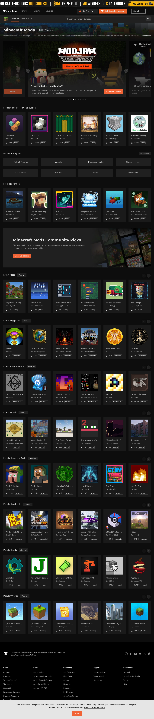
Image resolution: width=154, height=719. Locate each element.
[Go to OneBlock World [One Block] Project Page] (139, 617)
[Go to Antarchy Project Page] (114, 205)
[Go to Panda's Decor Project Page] (114, 129)
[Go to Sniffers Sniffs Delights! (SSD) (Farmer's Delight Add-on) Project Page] (114, 296)
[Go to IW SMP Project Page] (139, 342)
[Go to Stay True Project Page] (114, 480)
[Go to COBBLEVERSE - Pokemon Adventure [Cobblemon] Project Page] (114, 526)
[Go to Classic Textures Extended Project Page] (89, 388)
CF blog (66, 680)
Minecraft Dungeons (11, 696)
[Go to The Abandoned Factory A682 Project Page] (139, 434)
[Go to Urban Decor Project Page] (39, 129)
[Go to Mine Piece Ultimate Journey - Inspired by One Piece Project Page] (114, 342)
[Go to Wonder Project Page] (114, 388)
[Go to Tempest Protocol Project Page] (89, 205)
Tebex (125, 680)
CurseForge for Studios (131, 676)
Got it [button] (77, 713)
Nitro (125, 684)
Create (37, 11)
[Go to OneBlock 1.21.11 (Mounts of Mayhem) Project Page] (39, 617)
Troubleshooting (99, 676)
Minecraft (7, 676)
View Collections (22, 256)
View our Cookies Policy (94, 707)
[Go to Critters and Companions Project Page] (39, 205)
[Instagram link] (126, 653)
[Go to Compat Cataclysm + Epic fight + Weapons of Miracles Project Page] (64, 388)
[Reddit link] (149, 653)
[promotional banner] (77, 3)
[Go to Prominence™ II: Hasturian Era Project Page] (64, 526)
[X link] (144, 653)
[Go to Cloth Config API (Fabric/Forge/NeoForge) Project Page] (64, 572)
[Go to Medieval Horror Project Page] (89, 342)
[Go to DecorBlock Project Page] (14, 129)
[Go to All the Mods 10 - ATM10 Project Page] (14, 526)
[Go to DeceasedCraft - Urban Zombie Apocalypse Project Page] (39, 526)
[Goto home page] (10, 11)
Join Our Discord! (70, 672)
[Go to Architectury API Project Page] (89, 572)
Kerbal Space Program (11, 692)
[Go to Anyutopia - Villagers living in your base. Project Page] (14, 296)
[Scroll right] (149, 276)
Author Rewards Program (42, 680)
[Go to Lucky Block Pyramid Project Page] (14, 434)
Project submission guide (42, 676)
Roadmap (67, 688)
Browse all (144, 154)
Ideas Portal (67, 676)
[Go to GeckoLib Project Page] (14, 572)
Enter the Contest (113, 92)
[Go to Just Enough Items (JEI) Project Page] (39, 572)
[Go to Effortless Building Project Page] (139, 129)
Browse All (26, 19)
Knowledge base (99, 672)
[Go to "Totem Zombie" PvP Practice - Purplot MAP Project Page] (114, 434)
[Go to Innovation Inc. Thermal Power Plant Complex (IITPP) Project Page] (39, 434)
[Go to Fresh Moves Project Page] (39, 480)
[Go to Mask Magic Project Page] (139, 296)
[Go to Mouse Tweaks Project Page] (114, 572)
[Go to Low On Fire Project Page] (139, 480)
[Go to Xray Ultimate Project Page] (89, 480)
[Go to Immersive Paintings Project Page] (89, 129)
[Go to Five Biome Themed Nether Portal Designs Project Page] (64, 434)
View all (22, 275)
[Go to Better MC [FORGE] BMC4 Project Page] (89, 526)
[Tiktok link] (130, 653)
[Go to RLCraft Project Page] (139, 526)
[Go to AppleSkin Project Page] (139, 572)
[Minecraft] (5, 19)
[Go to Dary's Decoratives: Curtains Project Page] (64, 129)
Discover (15, 19)
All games (6, 672)
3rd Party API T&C (40, 688)
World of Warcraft (10, 680)
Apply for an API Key (41, 684)
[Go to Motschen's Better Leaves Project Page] (64, 480)
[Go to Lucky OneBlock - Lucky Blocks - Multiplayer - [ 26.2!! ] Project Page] (64, 617)
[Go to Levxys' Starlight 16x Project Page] (14, 388)
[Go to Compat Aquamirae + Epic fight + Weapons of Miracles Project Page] (39, 388)
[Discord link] (140, 653)
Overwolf (126, 672)
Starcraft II (7, 688)
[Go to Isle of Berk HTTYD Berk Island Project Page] (89, 617)
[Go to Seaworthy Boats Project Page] (14, 205)
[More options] (149, 11)
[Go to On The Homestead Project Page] (39, 342)
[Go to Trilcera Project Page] (14, 342)
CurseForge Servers (70, 696)
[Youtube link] (135, 653)
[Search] (148, 19)
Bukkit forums (68, 692)
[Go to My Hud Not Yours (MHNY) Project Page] (64, 296)
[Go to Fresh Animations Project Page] (14, 480)
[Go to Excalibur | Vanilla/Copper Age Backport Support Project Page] (139, 388)
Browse (25, 11)
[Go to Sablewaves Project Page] (39, 296)
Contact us (97, 680)
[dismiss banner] (150, 3)
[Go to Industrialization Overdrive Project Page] (89, 296)
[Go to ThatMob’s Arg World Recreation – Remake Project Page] (89, 434)
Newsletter (67, 684)
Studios (49, 11)
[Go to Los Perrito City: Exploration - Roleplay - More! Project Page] (114, 617)
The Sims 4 (7, 684)
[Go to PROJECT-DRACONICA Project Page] (64, 342)
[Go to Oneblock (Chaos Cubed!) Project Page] (14, 617)
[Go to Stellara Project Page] (64, 205)
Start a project (38, 672)
